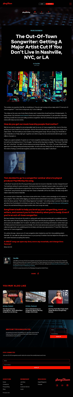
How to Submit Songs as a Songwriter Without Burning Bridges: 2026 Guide (34, 310)
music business (24, 115)
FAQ (21, 384)
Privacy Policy (6, 387)
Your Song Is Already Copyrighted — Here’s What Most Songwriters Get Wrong (12, 310)
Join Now (22, 382)
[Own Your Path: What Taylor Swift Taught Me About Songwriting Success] (58, 296)
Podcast (40, 384)
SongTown (28, 264)
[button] (70, 4)
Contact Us (6, 384)
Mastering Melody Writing (57, 264)
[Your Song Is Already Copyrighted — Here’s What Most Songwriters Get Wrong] (13, 296)
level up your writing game (60, 203)
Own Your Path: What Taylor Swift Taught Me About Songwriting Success (58, 310)
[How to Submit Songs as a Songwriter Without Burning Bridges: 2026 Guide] (36, 296)
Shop (4, 389)
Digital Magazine (42, 382)
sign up (58, 336)
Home (4, 382)
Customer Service (25, 387)
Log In (22, 389)
